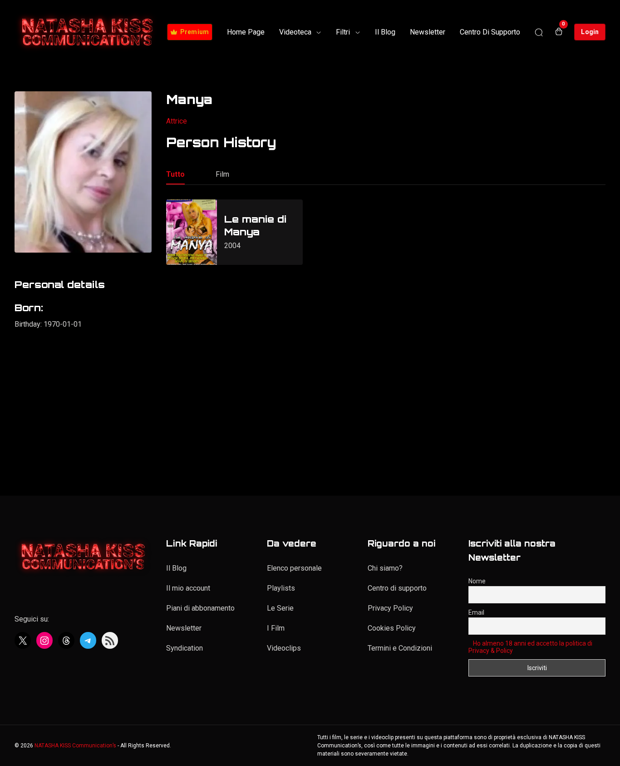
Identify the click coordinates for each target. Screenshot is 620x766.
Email (476, 612)
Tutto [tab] (175, 174)
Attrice (176, 121)
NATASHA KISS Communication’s (75, 745)
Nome (477, 581)
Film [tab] (222, 174)
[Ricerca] (538, 32)
